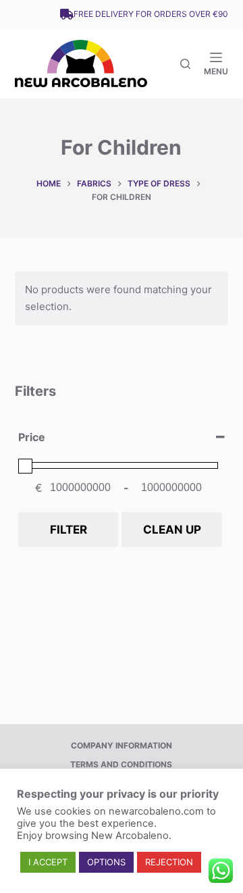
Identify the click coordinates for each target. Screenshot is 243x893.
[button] (48, 862)
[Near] (185, 64)
